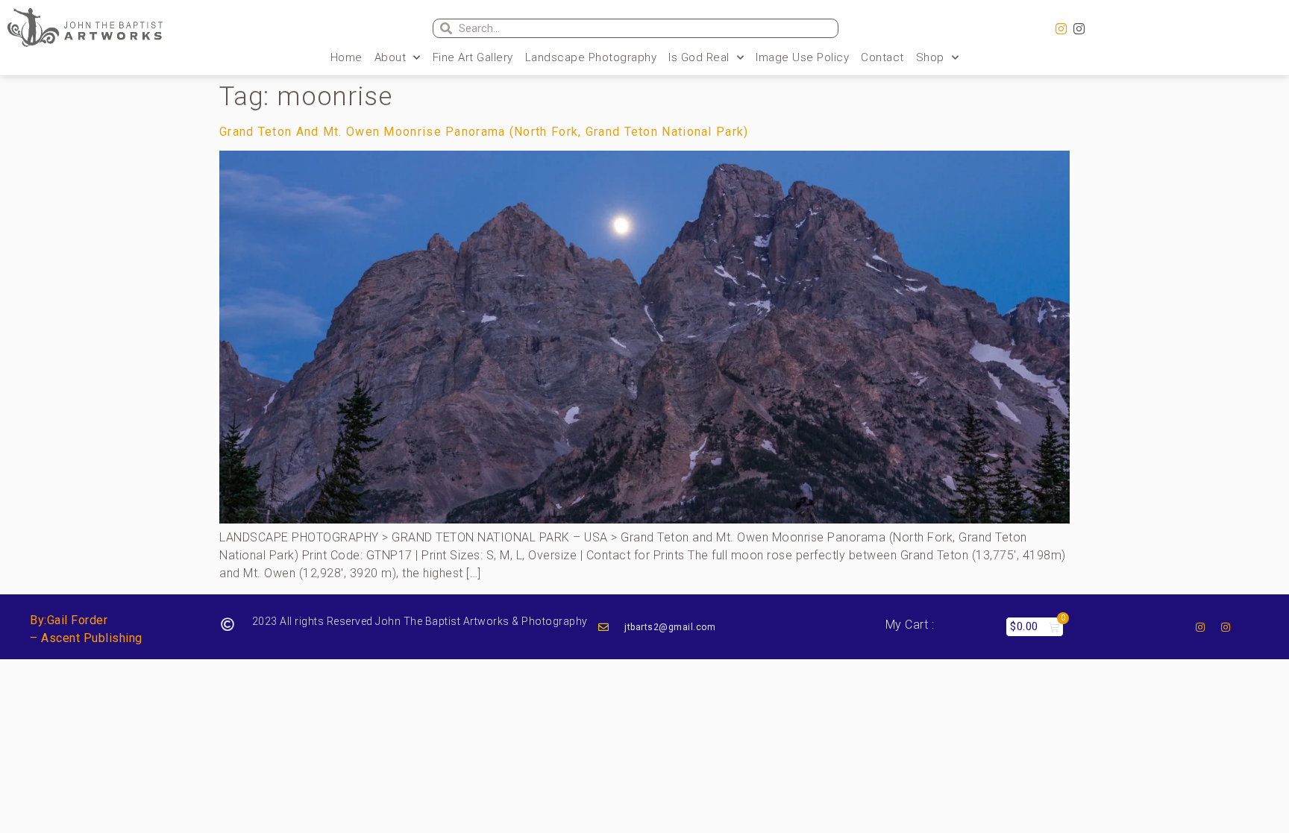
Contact (882, 57)
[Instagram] (1061, 29)
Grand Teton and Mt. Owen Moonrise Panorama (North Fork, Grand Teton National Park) (484, 132)
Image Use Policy (802, 57)
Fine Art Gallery (473, 57)
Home (346, 57)
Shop (930, 57)
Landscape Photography (591, 57)
